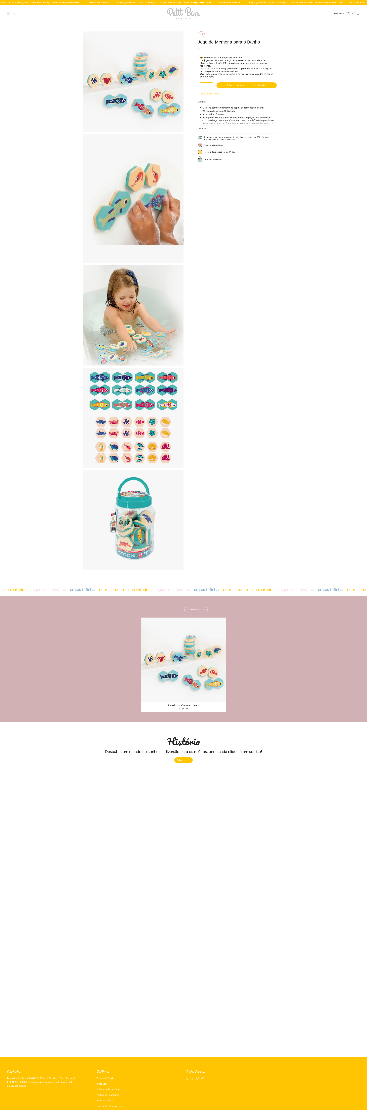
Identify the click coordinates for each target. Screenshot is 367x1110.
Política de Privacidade (108, 1089)
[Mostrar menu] (8, 13)
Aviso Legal (102, 1083)
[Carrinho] (358, 13)
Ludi (201, 34)
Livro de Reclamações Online (111, 1106)
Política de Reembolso (107, 1095)
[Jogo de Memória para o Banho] (183, 660)
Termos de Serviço (105, 1078)
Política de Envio (104, 1100)
